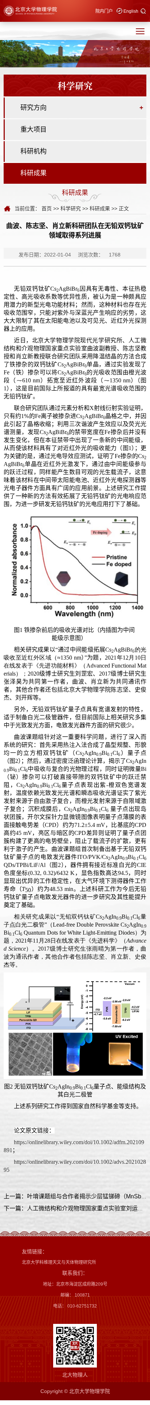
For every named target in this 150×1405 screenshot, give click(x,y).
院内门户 (104, 11)
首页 (47, 208)
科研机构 (33, 151)
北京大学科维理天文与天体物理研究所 (59, 1262)
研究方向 (33, 107)
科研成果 (33, 173)
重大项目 (33, 129)
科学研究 (70, 208)
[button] (143, 11)
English (130, 11)
